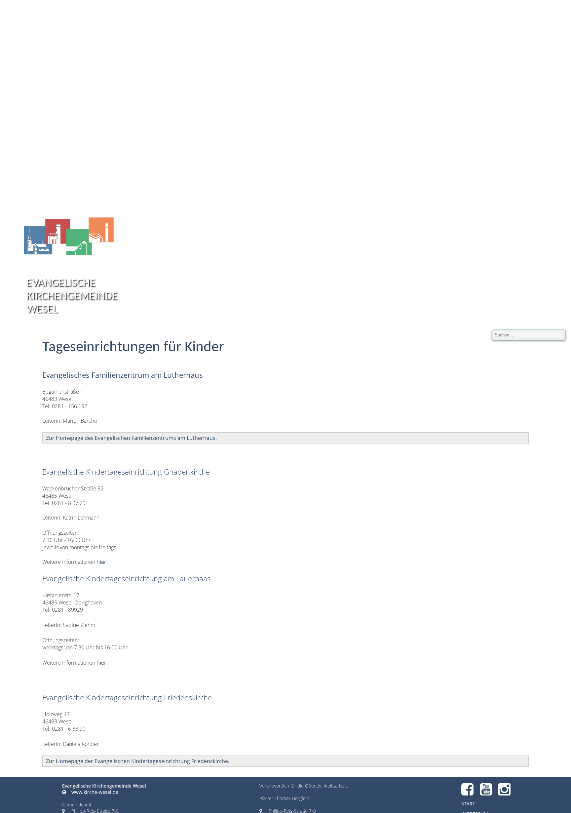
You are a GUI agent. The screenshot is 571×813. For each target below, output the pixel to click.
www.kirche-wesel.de (94, 792)
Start (468, 803)
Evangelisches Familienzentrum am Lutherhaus (122, 375)
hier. (102, 561)
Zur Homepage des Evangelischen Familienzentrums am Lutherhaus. (131, 438)
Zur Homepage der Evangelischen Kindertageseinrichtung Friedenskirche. (137, 761)
